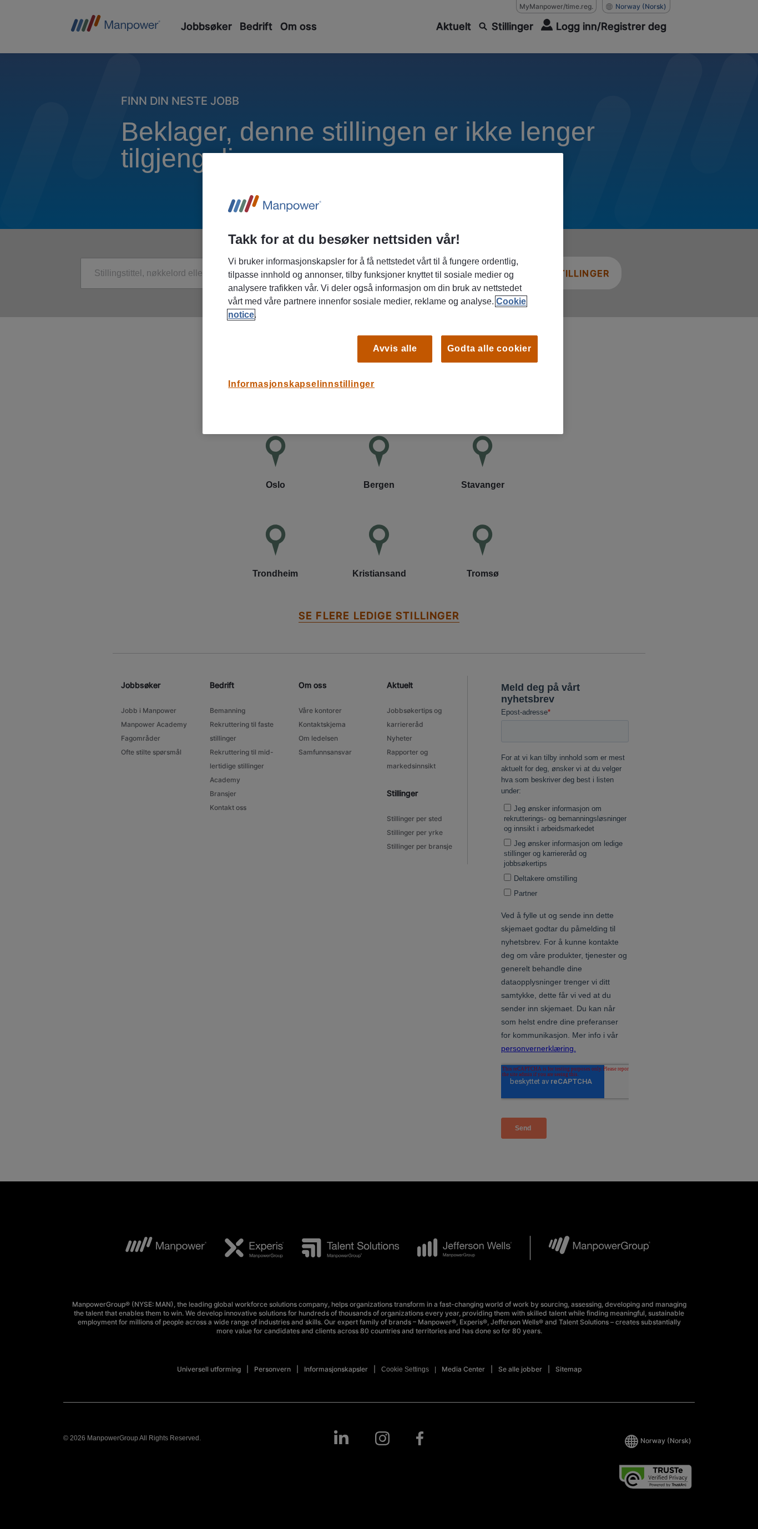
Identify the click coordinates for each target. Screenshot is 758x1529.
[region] (383, 293)
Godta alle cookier (489, 348)
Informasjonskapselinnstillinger (301, 384)
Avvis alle (395, 348)
